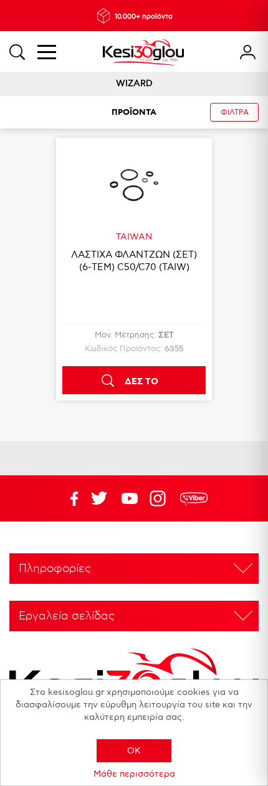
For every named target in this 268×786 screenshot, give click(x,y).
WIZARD (134, 83)
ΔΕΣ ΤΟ (141, 381)
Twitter (129, 498)
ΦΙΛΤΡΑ (235, 112)
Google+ (160, 498)
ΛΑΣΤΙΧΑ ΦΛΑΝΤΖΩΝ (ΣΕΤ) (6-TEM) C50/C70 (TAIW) (134, 261)
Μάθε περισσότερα (134, 774)
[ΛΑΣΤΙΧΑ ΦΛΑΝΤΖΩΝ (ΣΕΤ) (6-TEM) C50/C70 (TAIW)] (134, 184)
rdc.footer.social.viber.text (194, 498)
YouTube (99, 498)
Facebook (68, 498)
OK (134, 750)
